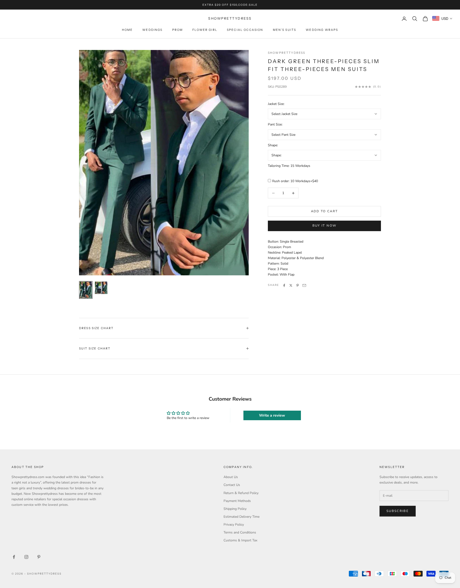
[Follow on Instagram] (26, 557)
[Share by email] (304, 285)
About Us (231, 477)
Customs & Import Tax (240, 540)
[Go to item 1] (85, 290)
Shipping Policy (235, 508)
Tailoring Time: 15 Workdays (289, 165)
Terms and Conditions (240, 532)
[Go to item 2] (101, 287)
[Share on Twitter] (291, 285)
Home (127, 30)
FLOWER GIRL (204, 30)
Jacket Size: (276, 104)
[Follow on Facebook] (14, 557)
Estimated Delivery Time (241, 516)
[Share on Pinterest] (297, 285)
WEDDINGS (152, 30)
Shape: (273, 145)
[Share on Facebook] (284, 285)
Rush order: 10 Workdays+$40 (295, 181)
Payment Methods (237, 501)
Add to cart (324, 211)
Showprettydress (286, 52)
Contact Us (232, 485)
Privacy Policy (234, 524)
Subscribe (397, 511)
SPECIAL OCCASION (245, 30)
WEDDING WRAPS (322, 30)
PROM (177, 30)
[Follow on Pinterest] (38, 557)
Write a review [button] (272, 415)
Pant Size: (275, 124)
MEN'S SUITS (284, 30)
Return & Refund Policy (241, 493)
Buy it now (324, 225)
